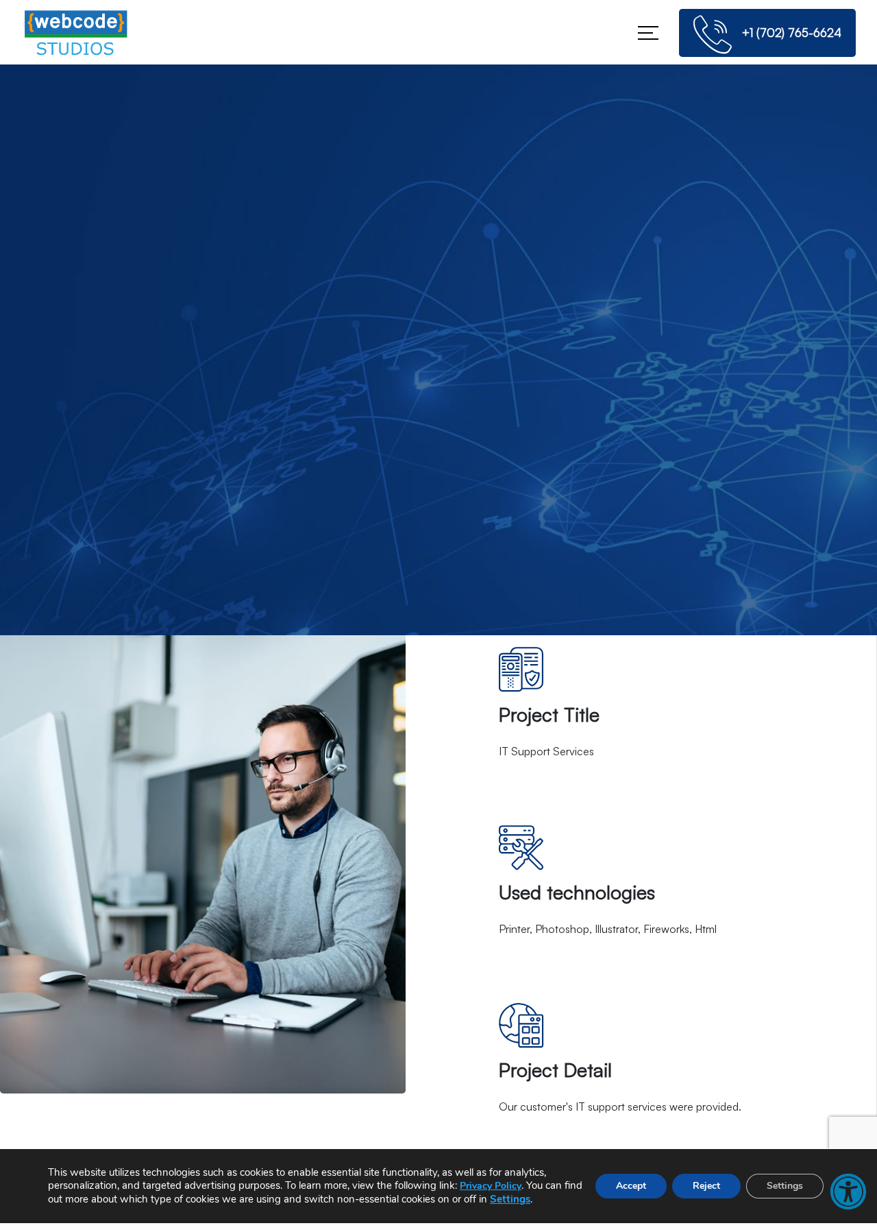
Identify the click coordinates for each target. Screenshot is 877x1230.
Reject (706, 1185)
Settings (510, 1199)
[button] (848, 1191)
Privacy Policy (490, 1185)
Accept (631, 1185)
